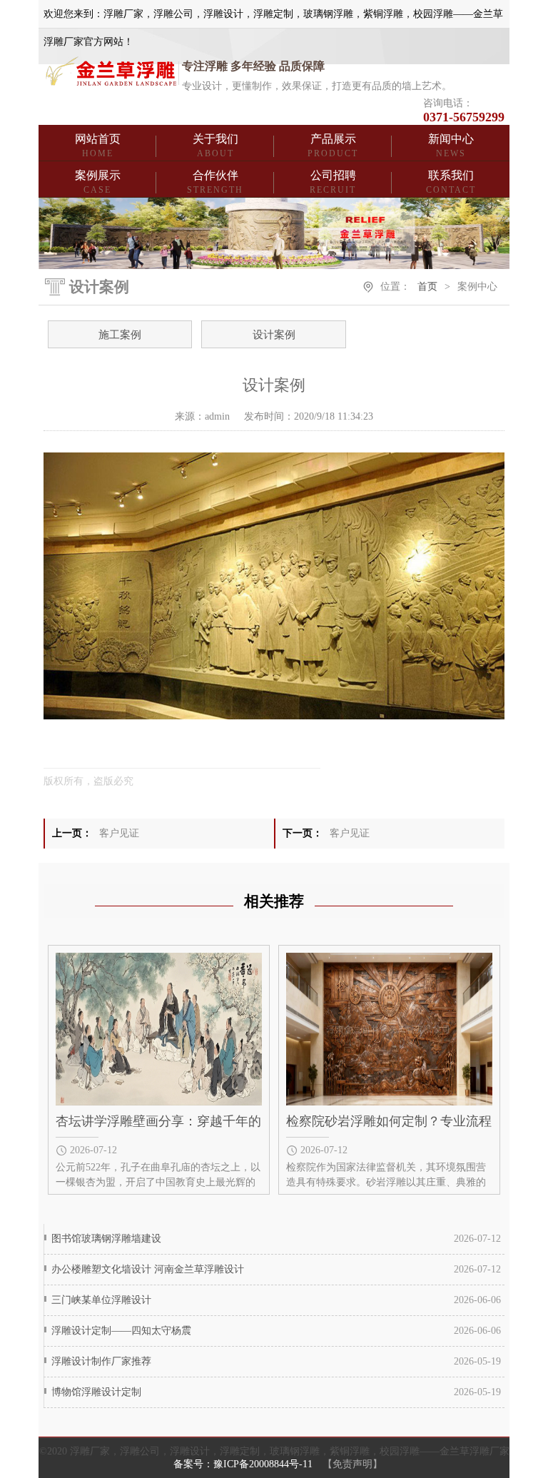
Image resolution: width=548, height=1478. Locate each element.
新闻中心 (451, 145)
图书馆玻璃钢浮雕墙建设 (106, 1238)
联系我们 (451, 182)
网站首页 (98, 145)
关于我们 (215, 145)
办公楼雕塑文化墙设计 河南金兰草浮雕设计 (147, 1269)
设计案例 (274, 334)
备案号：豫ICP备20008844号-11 (243, 1464)
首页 (427, 286)
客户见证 (119, 833)
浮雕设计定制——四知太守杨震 (121, 1330)
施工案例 (119, 334)
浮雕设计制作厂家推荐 (101, 1361)
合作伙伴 (215, 182)
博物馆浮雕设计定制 (96, 1392)
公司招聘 (333, 182)
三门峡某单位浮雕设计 (101, 1300)
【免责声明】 (352, 1464)
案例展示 (98, 182)
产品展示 (333, 145)
